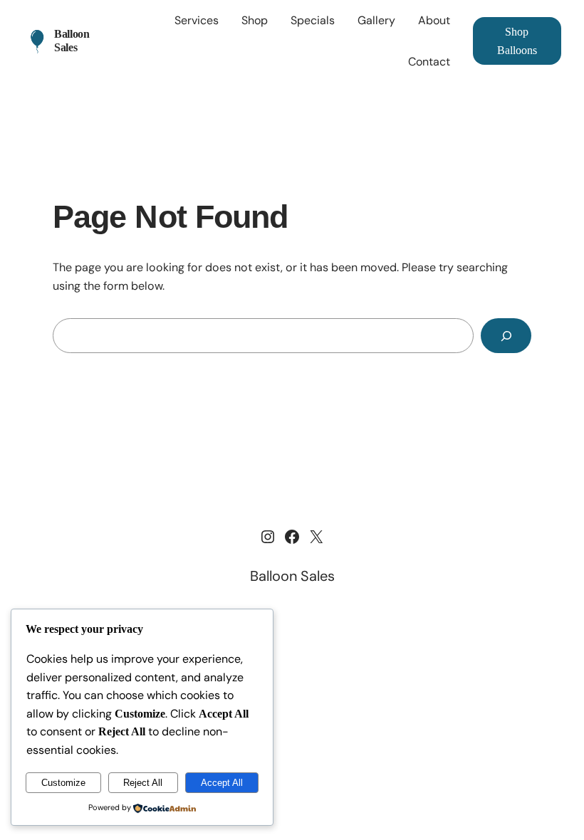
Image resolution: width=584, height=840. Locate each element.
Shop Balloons (517, 41)
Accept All (222, 782)
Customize (63, 782)
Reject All (142, 782)
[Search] (506, 335)
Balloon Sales (72, 40)
